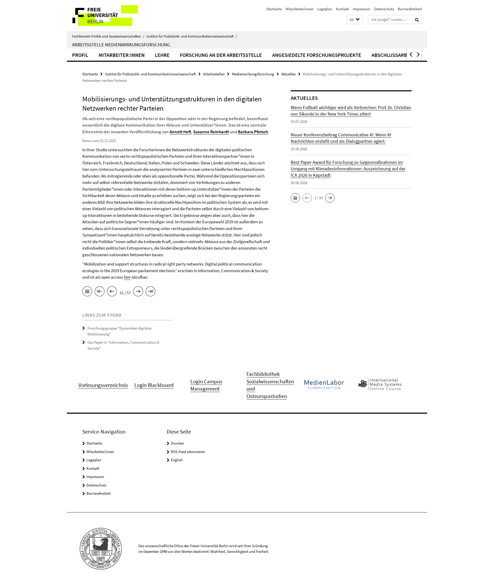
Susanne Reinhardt (211, 132)
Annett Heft (180, 132)
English (177, 459)
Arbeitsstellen (214, 74)
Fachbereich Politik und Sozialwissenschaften (108, 36)
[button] (354, 19)
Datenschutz (384, 8)
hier (127, 277)
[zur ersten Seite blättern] (99, 292)
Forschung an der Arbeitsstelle (221, 55)
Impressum (361, 8)
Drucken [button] (177, 443)
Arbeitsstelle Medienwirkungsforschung (121, 44)
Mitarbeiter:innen (122, 55)
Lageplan (324, 8)
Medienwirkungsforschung (253, 74)
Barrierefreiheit (410, 8)
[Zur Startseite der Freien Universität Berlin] (110, 15)
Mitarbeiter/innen (299, 8)
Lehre (162, 55)
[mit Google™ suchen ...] (417, 19)
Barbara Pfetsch (253, 132)
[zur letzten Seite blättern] (150, 292)
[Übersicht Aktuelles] (87, 292)
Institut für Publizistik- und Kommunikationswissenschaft (191, 36)
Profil (80, 55)
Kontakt (342, 8)
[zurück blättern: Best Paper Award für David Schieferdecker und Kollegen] (112, 292)
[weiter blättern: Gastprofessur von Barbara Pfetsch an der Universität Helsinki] (138, 292)
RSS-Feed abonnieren (188, 451)
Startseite (274, 8)
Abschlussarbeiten (396, 55)
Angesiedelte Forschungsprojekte (316, 55)
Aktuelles (288, 74)
